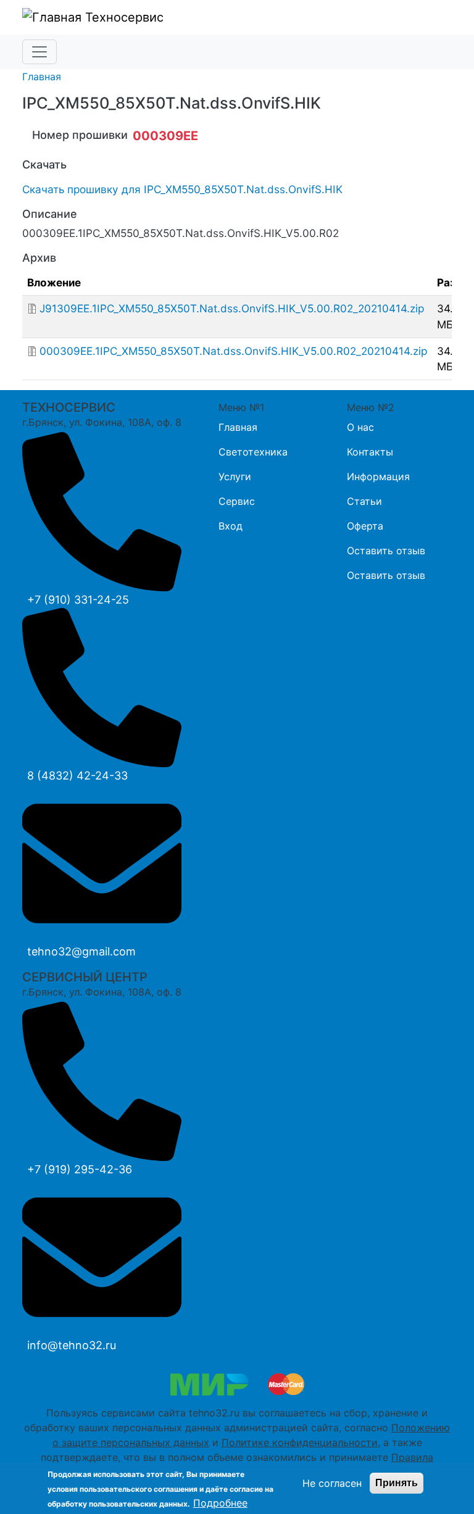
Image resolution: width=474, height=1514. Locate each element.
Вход (230, 526)
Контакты (370, 452)
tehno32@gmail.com (81, 951)
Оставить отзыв (386, 550)
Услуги (234, 476)
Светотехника (253, 452)
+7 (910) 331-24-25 (78, 599)
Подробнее (220, 1503)
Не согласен (332, 1483)
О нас (360, 427)
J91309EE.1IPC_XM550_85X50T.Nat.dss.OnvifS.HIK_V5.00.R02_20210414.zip (232, 308)
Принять (396, 1483)
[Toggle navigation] (39, 52)
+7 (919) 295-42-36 (79, 1169)
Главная (41, 76)
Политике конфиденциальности (300, 1442)
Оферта (365, 526)
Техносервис (122, 17)
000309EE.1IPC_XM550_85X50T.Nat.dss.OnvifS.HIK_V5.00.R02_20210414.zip (233, 350)
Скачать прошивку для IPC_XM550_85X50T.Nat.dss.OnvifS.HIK (182, 189)
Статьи (364, 501)
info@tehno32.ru (71, 1345)
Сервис (236, 501)
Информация (378, 476)
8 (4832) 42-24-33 (77, 775)
